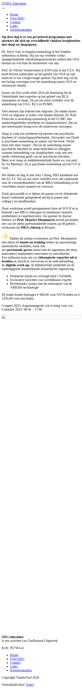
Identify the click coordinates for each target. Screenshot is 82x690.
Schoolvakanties (21, 29)
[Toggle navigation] (3, 8)
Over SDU (17, 18)
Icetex (30, 684)
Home (14, 14)
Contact (15, 22)
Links (14, 26)
